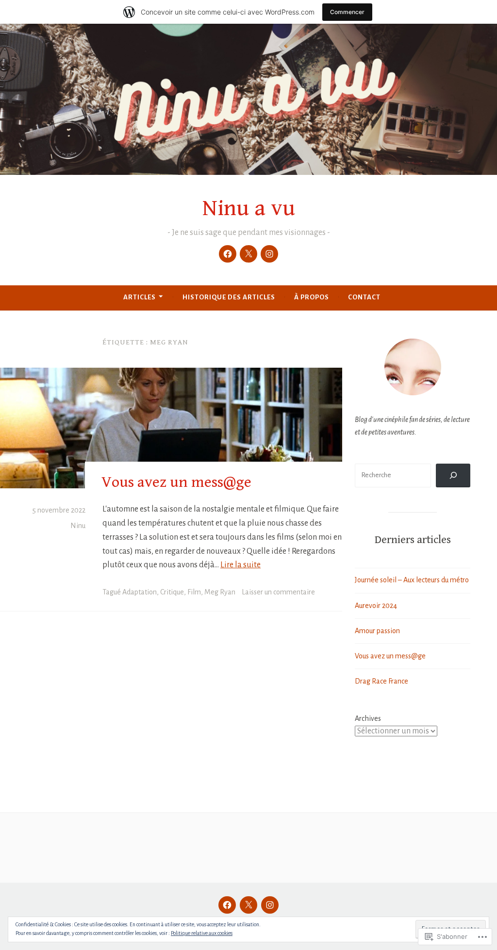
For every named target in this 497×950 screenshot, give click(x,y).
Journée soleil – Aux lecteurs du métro (412, 580)
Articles (139, 297)
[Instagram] (269, 254)
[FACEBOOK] (227, 905)
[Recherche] (453, 475)
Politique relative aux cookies (201, 933)
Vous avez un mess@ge (176, 482)
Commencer (347, 12)
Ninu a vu (248, 208)
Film (194, 592)
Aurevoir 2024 (376, 605)
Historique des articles (228, 297)
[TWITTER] (248, 905)
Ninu (77, 526)
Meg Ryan (219, 592)
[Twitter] (248, 254)
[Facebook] (227, 254)
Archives (368, 718)
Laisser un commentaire (278, 592)
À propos (311, 297)
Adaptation (139, 592)
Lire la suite (240, 565)
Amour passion (377, 631)
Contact (364, 297)
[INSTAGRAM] (270, 905)
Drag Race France (381, 681)
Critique (172, 592)
